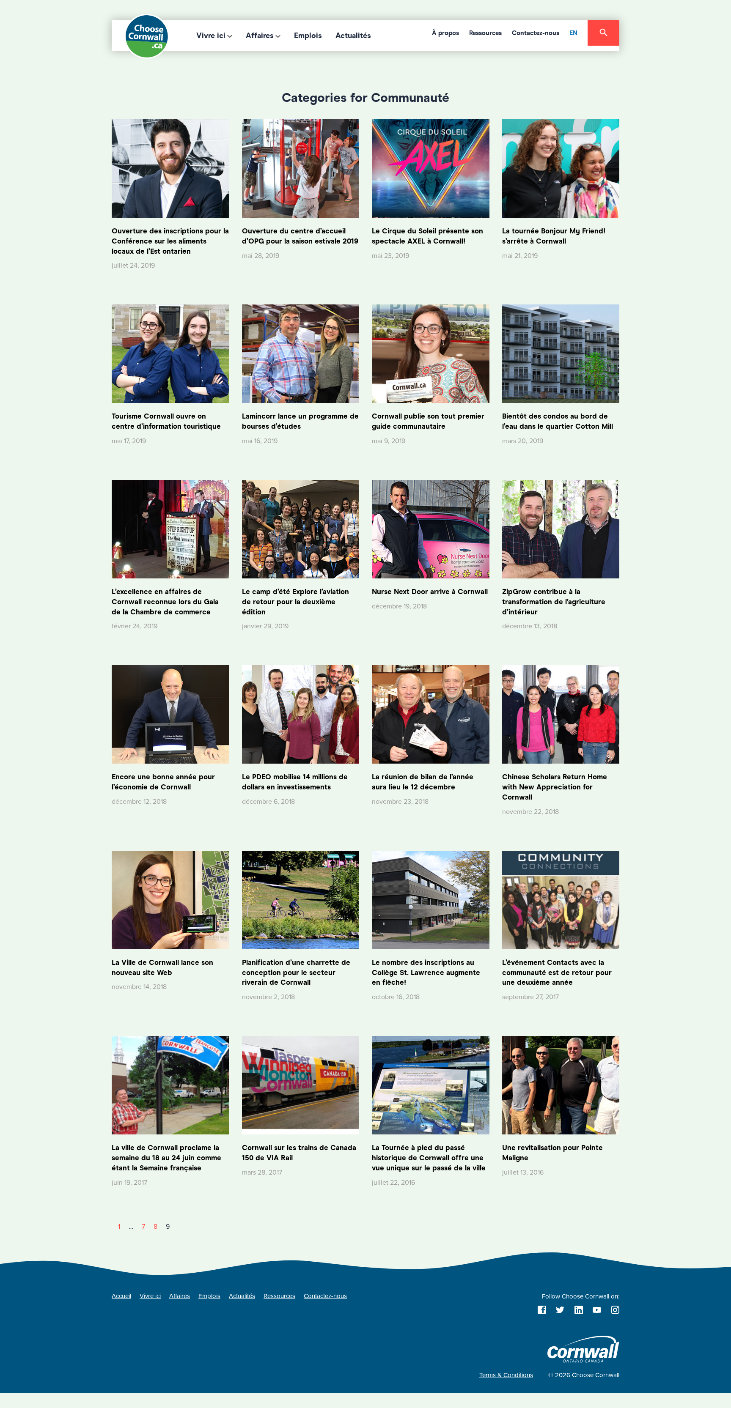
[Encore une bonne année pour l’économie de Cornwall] (170, 714)
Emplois (308, 35)
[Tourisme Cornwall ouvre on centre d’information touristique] (170, 353)
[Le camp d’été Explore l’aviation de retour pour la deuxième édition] (301, 528)
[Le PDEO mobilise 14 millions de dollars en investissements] (301, 714)
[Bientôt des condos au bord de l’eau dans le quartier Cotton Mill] (561, 353)
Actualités (353, 35)
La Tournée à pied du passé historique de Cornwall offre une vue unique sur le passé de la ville (429, 1157)
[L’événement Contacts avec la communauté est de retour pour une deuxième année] (561, 899)
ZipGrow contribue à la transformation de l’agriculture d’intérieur (553, 601)
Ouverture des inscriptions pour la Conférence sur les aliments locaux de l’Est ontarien (170, 241)
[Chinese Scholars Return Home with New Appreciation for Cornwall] (561, 714)
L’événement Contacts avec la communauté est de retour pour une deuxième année (557, 972)
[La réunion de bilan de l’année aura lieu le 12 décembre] (430, 714)
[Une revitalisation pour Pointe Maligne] (561, 1085)
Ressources (485, 33)
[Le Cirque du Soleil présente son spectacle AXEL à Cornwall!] (430, 168)
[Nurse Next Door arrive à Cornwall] (430, 528)
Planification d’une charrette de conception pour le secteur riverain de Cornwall (296, 972)
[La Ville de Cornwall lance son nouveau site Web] (170, 899)
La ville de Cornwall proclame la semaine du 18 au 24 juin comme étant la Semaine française (166, 1157)
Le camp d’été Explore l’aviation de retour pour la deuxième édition (295, 601)
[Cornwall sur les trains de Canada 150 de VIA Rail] (301, 1085)
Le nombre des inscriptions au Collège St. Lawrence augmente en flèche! (426, 972)
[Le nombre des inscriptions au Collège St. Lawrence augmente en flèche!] (430, 899)
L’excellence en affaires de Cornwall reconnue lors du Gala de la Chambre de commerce (165, 601)
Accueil (121, 1296)
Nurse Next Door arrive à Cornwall (430, 591)
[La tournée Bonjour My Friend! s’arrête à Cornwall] (561, 168)
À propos (445, 33)
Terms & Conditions (506, 1375)
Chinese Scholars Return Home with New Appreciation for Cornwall (554, 787)
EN (573, 33)
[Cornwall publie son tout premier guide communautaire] (430, 353)
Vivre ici (210, 35)
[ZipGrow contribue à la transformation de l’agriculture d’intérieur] (561, 528)
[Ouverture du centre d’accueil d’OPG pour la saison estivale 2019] (301, 168)
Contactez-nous (535, 33)
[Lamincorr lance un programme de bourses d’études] (301, 353)
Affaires (260, 35)
